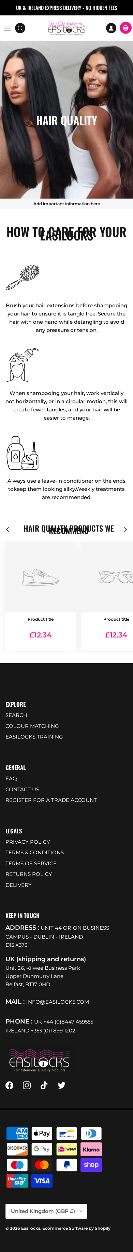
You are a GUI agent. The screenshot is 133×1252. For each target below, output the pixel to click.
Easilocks (30, 1228)
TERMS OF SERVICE (31, 863)
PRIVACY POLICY (27, 842)
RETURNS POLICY (28, 874)
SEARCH (16, 715)
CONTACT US (22, 789)
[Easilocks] (66, 28)
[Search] (22, 28)
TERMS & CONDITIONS (34, 852)
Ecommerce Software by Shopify (76, 1228)
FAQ (11, 778)
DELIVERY (18, 885)
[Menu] (7, 28)
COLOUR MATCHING (32, 726)
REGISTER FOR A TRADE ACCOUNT (51, 800)
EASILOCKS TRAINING (34, 736)
